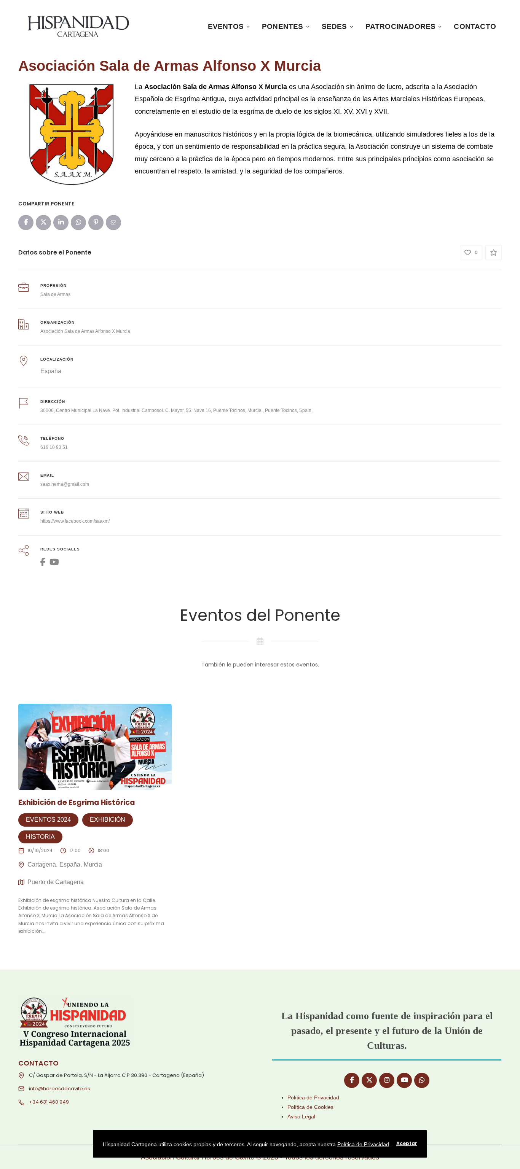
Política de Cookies (310, 1107)
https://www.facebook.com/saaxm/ (75, 521)
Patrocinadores (400, 26)
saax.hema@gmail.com (64, 484)
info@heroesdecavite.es (59, 1088)
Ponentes (282, 26)
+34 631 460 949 (49, 1101)
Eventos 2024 (48, 819)
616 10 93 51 (54, 447)
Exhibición (107, 819)
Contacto (475, 26)
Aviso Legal (301, 1116)
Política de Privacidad (313, 1097)
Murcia (93, 864)
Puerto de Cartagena (55, 882)
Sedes (334, 26)
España (50, 371)
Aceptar (406, 1143)
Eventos (226, 26)
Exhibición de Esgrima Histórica (76, 802)
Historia (40, 836)
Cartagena (41, 864)
